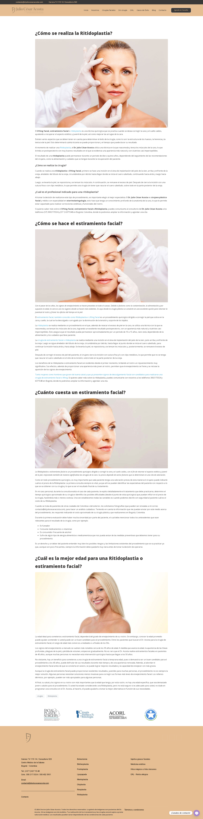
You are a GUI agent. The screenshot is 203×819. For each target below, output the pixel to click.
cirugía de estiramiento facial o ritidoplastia (57, 340)
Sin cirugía (122, 10)
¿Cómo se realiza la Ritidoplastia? (73, 33)
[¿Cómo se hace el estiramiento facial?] (101, 265)
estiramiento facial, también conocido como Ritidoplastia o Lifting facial (68, 317)
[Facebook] (180, 2)
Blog (154, 10)
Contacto (162, 10)
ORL (132, 10)
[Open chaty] (196, 813)
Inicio (86, 10)
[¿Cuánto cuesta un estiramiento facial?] (101, 433)
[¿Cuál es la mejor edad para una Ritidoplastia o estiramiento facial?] (101, 602)
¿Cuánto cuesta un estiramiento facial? (80, 392)
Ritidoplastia (65, 147)
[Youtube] (190, 2)
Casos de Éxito (143, 10)
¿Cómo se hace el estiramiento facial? (79, 223)
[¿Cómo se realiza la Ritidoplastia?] (101, 83)
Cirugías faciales (108, 10)
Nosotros (95, 10)
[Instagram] (185, 2)
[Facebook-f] (165, 737)
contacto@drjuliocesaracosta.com (35, 783)
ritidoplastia (76, 131)
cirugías (40, 696)
